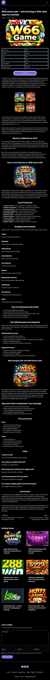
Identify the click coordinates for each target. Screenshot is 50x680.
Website (37, 649)
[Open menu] (47, 3)
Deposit (33, 672)
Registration (22, 672)
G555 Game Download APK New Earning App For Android (37, 551)
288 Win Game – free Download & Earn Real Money (11, 579)
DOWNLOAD (25, 73)
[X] (25, 667)
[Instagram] (27, 667)
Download (14, 672)
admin (4, 18)
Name (4, 649)
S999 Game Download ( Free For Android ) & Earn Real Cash (36, 579)
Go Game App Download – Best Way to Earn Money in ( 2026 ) (13, 517)
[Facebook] (22, 667)
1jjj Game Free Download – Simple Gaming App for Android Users (39, 517)
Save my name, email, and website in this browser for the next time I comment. (22, 653)
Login (28, 672)
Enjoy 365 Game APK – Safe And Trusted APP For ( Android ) (12, 551)
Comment (5, 632)
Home (8, 672)
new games (4, 9)
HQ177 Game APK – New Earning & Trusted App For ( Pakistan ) (37, 608)
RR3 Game (17, 124)
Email (20, 649)
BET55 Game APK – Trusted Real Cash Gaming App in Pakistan (13, 608)
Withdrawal (40, 672)
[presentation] (13, 538)
